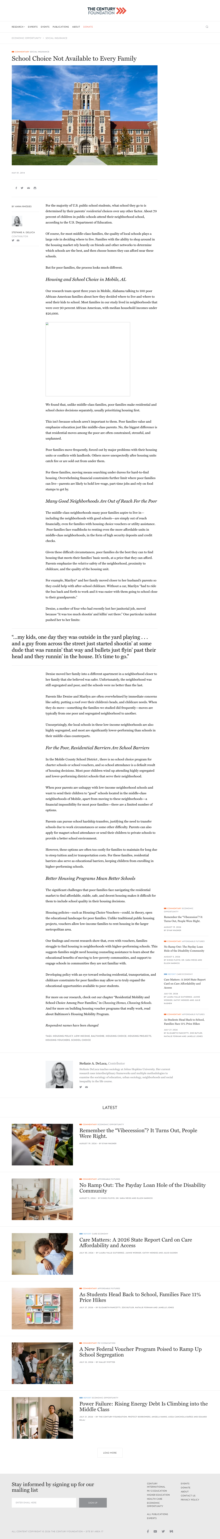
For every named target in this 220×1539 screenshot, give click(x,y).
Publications (61, 27)
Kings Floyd (173, 960)
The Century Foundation (113, 1417)
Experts (33, 27)
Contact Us (188, 1495)
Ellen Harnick (172, 963)
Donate (88, 27)
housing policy (63, 1036)
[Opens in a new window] (13, 240)
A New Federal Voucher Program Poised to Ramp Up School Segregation (140, 1352)
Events (45, 27)
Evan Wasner (174, 930)
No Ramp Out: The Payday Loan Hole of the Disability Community (184, 948)
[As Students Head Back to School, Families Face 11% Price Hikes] (42, 1308)
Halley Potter (107, 1362)
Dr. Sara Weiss (189, 960)
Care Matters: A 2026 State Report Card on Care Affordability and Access (185, 983)
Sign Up (92, 1503)
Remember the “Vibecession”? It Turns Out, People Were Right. (183, 919)
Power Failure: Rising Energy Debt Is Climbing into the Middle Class (143, 1406)
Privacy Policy (190, 1500)
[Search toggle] (207, 27)
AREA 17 (99, 1531)
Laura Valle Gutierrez (179, 997)
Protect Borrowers (139, 1417)
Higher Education (158, 1495)
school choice (81, 1040)
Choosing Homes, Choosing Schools (126, 1003)
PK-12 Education (106, 1343)
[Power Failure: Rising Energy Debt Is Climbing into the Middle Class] (42, 1418)
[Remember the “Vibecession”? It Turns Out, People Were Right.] (42, 1144)
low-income (82, 1036)
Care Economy (185, 974)
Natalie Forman (173, 1036)
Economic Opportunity (26, 38)
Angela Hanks (159, 1417)
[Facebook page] (148, 1531)
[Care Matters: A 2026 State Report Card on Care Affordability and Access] (42, 1254)
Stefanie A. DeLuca (23, 232)
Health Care (155, 1499)
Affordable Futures (193, 941)
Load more (110, 1453)
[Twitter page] (163, 1531)
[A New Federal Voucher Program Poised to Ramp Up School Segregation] (42, 1363)
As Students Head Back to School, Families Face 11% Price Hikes (184, 1021)
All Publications (157, 1514)
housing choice (116, 1036)
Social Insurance (56, 38)
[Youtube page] (155, 1531)
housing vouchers (58, 1040)
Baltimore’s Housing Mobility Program (81, 1014)
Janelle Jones (195, 1036)
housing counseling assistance (108, 952)
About (76, 27)
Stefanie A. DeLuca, (102, 1063)
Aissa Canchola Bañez (180, 1417)
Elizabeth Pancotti (178, 1033)
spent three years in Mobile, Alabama (98, 291)
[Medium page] (171, 1531)
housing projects (139, 1036)
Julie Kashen (171, 1253)
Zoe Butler (196, 1033)
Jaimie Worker (133, 1253)
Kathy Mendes (181, 1000)
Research (18, 27)
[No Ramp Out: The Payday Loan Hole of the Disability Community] (42, 1199)
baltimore (98, 1036)
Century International (156, 1485)
